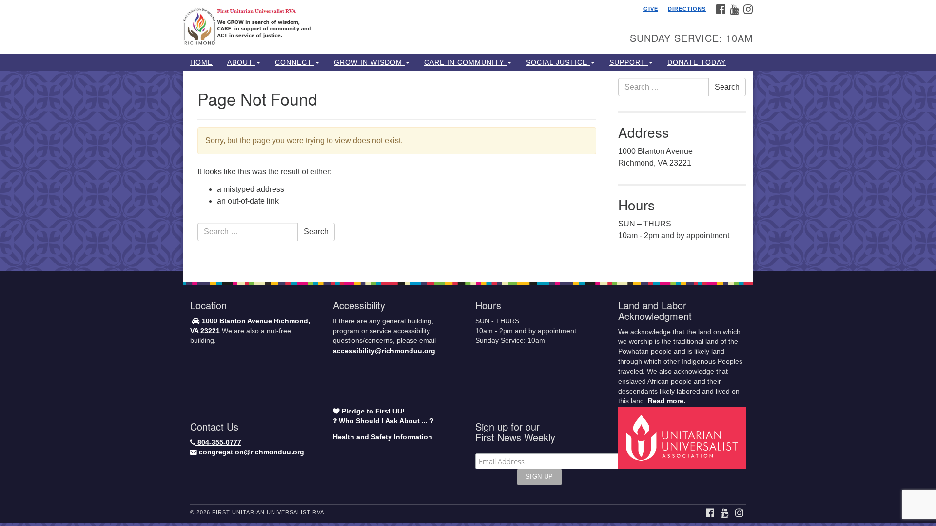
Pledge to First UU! (372, 411)
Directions (687, 9)
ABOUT (241, 62)
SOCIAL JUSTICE (558, 62)
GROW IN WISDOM (369, 62)
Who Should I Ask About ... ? (385, 421)
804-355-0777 (218, 442)
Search (316, 231)
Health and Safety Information (382, 437)
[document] (468, 171)
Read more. (666, 401)
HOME (201, 62)
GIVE (651, 9)
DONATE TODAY (696, 62)
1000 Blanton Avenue (237, 321)
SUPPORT (628, 62)
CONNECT (294, 62)
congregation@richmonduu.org (250, 452)
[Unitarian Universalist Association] (683, 437)
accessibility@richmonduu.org (384, 351)
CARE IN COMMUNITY (465, 62)
